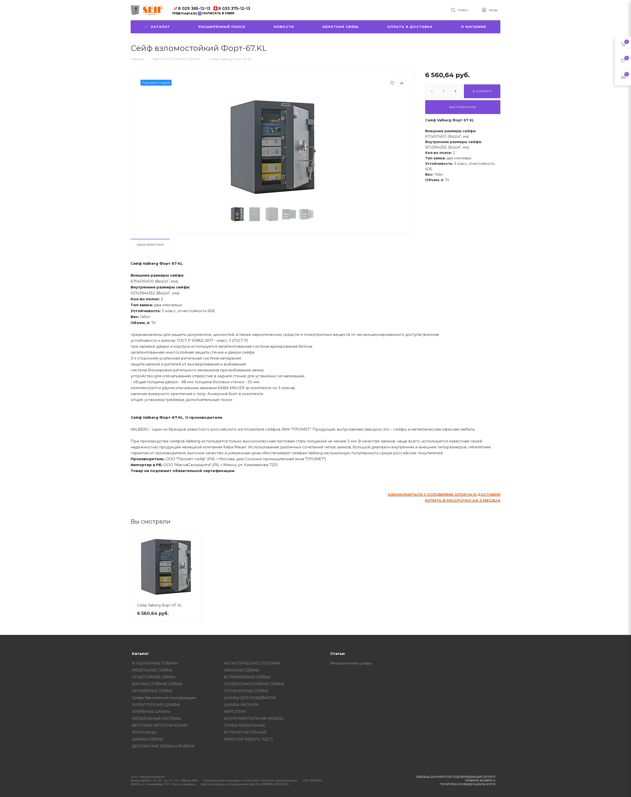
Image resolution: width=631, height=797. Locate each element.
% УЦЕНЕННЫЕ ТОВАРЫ (155, 663)
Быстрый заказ (462, 107)
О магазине (473, 27)
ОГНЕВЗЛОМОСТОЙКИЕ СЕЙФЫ (254, 684)
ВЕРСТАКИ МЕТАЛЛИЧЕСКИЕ (159, 725)
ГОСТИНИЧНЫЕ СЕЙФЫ (246, 691)
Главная (137, 59)
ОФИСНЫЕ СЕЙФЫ (241, 670)
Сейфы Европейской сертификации (163, 698)
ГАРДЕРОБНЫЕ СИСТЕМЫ (156, 718)
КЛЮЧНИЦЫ (144, 732)
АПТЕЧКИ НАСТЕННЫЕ (245, 732)
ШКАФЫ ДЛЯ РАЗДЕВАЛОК (250, 698)
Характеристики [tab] (150, 245)
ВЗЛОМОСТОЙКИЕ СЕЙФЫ (157, 684)
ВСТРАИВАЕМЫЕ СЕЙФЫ (247, 677)
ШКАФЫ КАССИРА (241, 704)
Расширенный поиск (221, 27)
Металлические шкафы (351, 663)
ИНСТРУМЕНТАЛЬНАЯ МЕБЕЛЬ (254, 718)
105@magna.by (184, 13)
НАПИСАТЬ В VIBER (218, 13)
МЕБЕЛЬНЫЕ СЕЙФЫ (152, 670)
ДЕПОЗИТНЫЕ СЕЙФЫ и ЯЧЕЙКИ (163, 746)
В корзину (482, 91)
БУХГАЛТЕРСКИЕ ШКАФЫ (156, 704)
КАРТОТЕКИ (235, 711)
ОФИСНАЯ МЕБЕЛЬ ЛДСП (248, 739)
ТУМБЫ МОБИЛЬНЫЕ (244, 725)
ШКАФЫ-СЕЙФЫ (147, 739)
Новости (284, 27)
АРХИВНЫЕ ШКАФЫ (151, 711)
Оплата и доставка (409, 27)
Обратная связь (340, 27)
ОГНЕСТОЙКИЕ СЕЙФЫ (153, 677)
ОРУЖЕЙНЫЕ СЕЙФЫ (152, 691)
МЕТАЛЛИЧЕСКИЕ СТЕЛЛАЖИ (252, 663)
